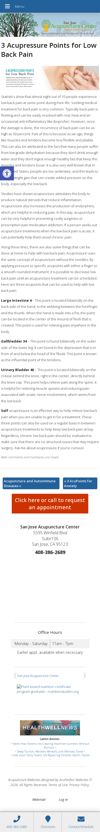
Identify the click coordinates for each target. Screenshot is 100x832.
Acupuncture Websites (24, 779)
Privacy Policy (79, 784)
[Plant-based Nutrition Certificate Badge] (50, 697)
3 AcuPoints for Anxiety (78, 483)
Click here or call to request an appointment (50, 503)
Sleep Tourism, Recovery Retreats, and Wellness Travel (50, 751)
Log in (63, 799)
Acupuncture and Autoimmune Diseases (30, 483)
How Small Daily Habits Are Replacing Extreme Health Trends (51, 755)
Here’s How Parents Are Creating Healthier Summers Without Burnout (51, 746)
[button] (7, 173)
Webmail (38, 799)
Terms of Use (57, 784)
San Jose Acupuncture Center (38, 675)
